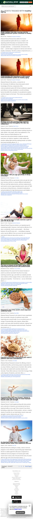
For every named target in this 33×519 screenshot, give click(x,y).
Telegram (16, 485)
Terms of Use (16, 474)
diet (18, 97)
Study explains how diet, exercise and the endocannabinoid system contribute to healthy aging (16, 33)
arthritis (13, 328)
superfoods (5, 333)
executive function (19, 146)
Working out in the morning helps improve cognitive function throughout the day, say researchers (15, 123)
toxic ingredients (8, 195)
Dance (8, 237)
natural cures (7, 149)
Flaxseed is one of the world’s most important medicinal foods (16, 310)
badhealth (5, 192)
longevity (8, 193)
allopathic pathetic (16, 191)
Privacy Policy (16, 473)
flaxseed (19, 374)
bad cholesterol (18, 328)
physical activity (20, 240)
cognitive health (7, 146)
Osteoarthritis (7, 376)
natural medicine (13, 149)
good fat (5, 331)
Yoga (15, 241)
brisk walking (20, 145)
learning (14, 148)
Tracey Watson (17, 268)
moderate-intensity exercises (22, 148)
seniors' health (22, 462)
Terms (2, 509)
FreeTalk (16, 488)
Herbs (11, 148)
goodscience (15, 54)
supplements (10, 333)
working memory (13, 150)
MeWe (16, 491)
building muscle (5, 415)
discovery (13, 146)
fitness (6, 147)
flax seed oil (22, 330)
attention (24, 144)
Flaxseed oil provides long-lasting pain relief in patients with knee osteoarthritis (16, 358)
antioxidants (9, 328)
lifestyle (5, 193)
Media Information (16, 478)
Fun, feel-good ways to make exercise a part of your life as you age (16, 220)
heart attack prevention (8, 283)
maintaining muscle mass (12, 416)
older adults (10, 462)
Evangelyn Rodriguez (16, 36)
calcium (10, 415)
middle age (20, 239)
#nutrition (4, 52)
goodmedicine (16, 147)
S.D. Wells (16, 178)
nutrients (6, 285)
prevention (10, 285)
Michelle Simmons (16, 223)
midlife (24, 239)
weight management (16, 55)
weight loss (16, 333)
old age (6, 462)
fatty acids (16, 330)
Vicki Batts (15, 360)
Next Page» (28, 466)
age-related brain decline (7, 459)
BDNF (28, 144)
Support (16, 476)
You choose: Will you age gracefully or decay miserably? (15, 175)
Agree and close (20, 512)
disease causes (11, 192)
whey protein (24, 418)
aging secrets (7, 144)
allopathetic (10, 191)
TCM (9, 150)
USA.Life (16, 493)
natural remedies (12, 240)
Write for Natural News (16, 477)
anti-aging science (19, 144)
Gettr (16, 487)
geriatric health (14, 460)
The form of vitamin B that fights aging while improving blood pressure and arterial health (15, 266)
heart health (15, 283)
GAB (16, 492)
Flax (11, 374)
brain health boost (13, 145)
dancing (11, 237)
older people (16, 462)
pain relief (13, 376)
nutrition (10, 418)
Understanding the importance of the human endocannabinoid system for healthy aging (15, 77)
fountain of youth (25, 282)
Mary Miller (16, 313)
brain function (9, 52)
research (10, 55)
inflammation (6, 375)
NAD (23, 283)
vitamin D (20, 418)
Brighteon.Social (16, 484)
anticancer (4, 328)
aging (3, 144)
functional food (24, 374)
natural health (6, 240)
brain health (14, 52)
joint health (11, 375)
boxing (5, 237)
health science (21, 54)
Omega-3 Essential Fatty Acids (11, 332)
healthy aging (6, 239)
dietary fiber (11, 330)
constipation (6, 330)
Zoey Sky (14, 445)
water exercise (11, 241)
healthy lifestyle (6, 148)
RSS (16, 494)
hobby (4, 461)
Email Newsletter (16, 483)
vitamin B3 (15, 285)
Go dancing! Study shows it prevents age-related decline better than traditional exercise (16, 442)
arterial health (12, 282)
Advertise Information (16, 479)
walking (5, 241)
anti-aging (12, 144)
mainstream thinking (15, 193)
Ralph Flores (15, 126)
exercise (5, 54)
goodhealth (10, 54)
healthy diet (5, 55)
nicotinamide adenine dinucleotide (12, 284)
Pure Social (16, 489)
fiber (19, 330)
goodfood (9, 331)
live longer (11, 239)
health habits (25, 460)
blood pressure (18, 282)
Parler (16, 486)
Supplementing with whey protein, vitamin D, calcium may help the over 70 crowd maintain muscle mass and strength (15, 399)
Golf (21, 237)
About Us (16, 475)
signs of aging (28, 462)
